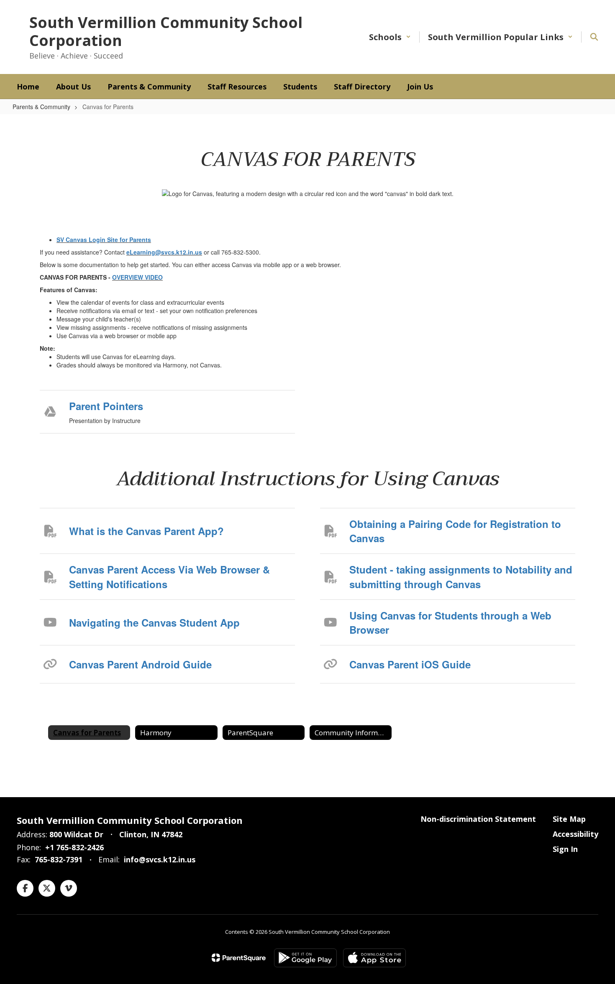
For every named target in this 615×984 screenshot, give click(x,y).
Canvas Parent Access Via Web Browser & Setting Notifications (169, 576)
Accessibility (575, 834)
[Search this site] (594, 37)
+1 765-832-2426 (74, 847)
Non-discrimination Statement (478, 819)
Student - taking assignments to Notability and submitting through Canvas (460, 576)
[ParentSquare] (239, 957)
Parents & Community (41, 106)
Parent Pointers (106, 406)
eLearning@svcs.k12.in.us (164, 252)
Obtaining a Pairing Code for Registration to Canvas (455, 531)
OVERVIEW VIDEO (137, 277)
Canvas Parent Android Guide (140, 664)
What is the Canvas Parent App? (146, 531)
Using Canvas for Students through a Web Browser (450, 622)
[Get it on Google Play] (305, 957)
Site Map (569, 819)
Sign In (565, 849)
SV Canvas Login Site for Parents (103, 239)
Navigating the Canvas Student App (154, 622)
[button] (390, 37)
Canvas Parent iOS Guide (410, 664)
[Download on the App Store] (374, 957)
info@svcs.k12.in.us (159, 859)
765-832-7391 (58, 859)
